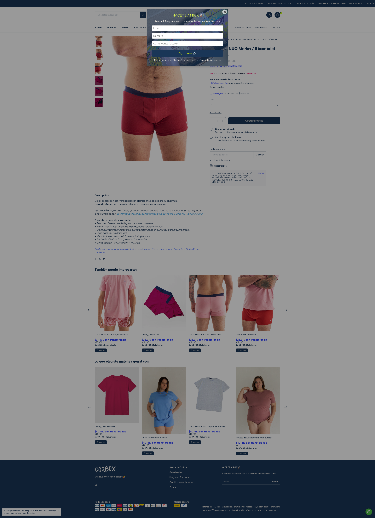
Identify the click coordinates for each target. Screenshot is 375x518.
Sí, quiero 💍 (187, 53)
